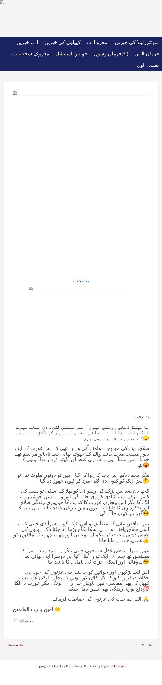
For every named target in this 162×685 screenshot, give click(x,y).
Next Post (149, 645)
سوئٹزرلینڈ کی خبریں (137, 42)
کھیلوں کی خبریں (62, 42)
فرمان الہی (146, 53)
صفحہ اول (148, 65)
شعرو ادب (98, 42)
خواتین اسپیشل (71, 53)
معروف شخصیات (30, 53)
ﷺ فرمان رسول (111, 53)
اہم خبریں (27, 42)
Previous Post (15, 645)
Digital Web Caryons (113, 666)
